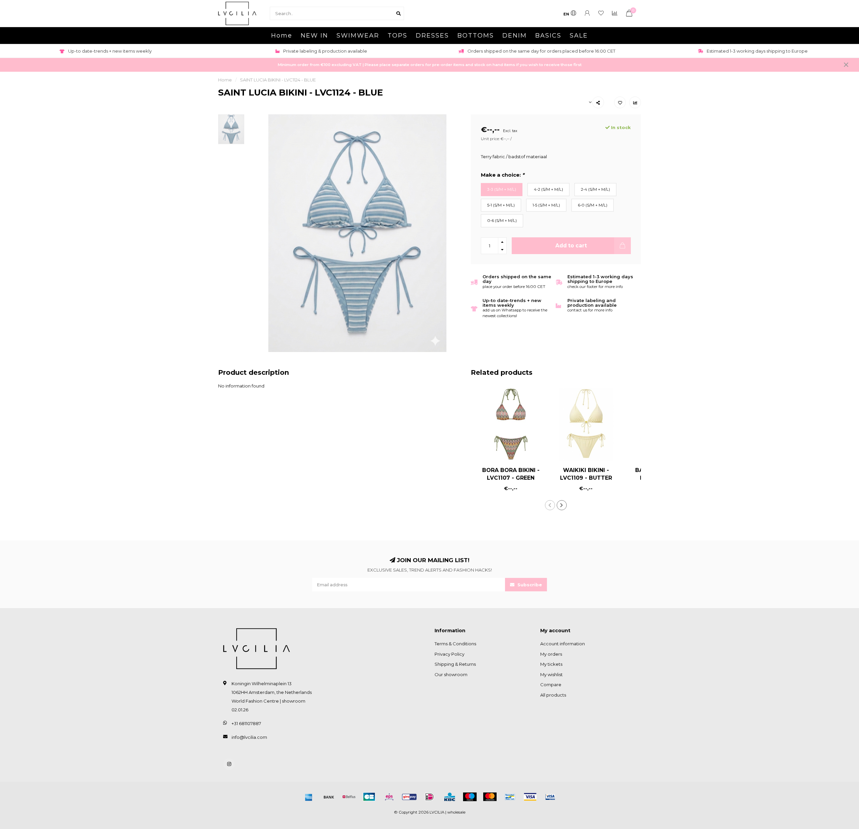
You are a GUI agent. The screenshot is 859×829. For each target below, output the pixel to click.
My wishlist (551, 674)
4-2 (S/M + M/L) (548, 189)
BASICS (548, 35)
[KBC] (449, 797)
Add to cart (571, 245)
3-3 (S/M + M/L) (501, 189)
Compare (550, 684)
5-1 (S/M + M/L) (501, 205)
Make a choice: (502, 175)
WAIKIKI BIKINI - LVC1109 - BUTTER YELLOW (586, 478)
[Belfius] (349, 797)
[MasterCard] (490, 797)
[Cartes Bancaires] (369, 797)
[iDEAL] (429, 797)
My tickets (551, 664)
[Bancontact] (510, 797)
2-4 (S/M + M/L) (595, 189)
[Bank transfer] (328, 797)
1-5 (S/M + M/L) (546, 205)
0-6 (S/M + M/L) (502, 220)
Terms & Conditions (455, 643)
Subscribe (529, 584)
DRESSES (432, 35)
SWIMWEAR (358, 35)
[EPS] (389, 797)
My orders (551, 654)
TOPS (397, 35)
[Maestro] (469, 797)
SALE (579, 35)
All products (553, 695)
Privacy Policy (449, 654)
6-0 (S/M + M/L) (592, 205)
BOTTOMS (475, 35)
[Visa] (530, 797)
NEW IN (314, 35)
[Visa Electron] (550, 797)
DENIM (514, 35)
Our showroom (451, 674)
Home (281, 35)
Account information (562, 643)
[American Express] (308, 797)
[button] (550, 505)
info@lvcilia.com (249, 737)
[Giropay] (409, 797)
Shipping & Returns (455, 664)
